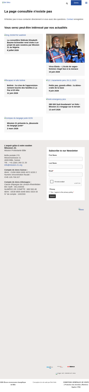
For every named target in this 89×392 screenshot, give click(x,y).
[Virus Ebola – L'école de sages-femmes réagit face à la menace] (65, 48)
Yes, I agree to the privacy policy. (62, 192)
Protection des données (73, 384)
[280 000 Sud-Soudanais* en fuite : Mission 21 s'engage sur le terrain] (65, 99)
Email (51, 171)
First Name (53, 155)
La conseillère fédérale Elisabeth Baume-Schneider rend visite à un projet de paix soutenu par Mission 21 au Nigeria (23, 43)
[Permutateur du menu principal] (86, 2)
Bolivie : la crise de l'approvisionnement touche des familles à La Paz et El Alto (22, 87)
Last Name (53, 163)
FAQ (79, 387)
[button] (67, 3)
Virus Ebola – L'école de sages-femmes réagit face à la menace (63, 67)
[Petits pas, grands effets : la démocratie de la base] (65, 80)
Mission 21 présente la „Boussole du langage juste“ (22, 124)
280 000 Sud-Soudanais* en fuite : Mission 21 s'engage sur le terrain (64, 105)
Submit (52, 196)
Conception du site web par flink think (44, 382)
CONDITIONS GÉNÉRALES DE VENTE (76, 382)
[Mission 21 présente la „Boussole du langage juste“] (23, 118)
